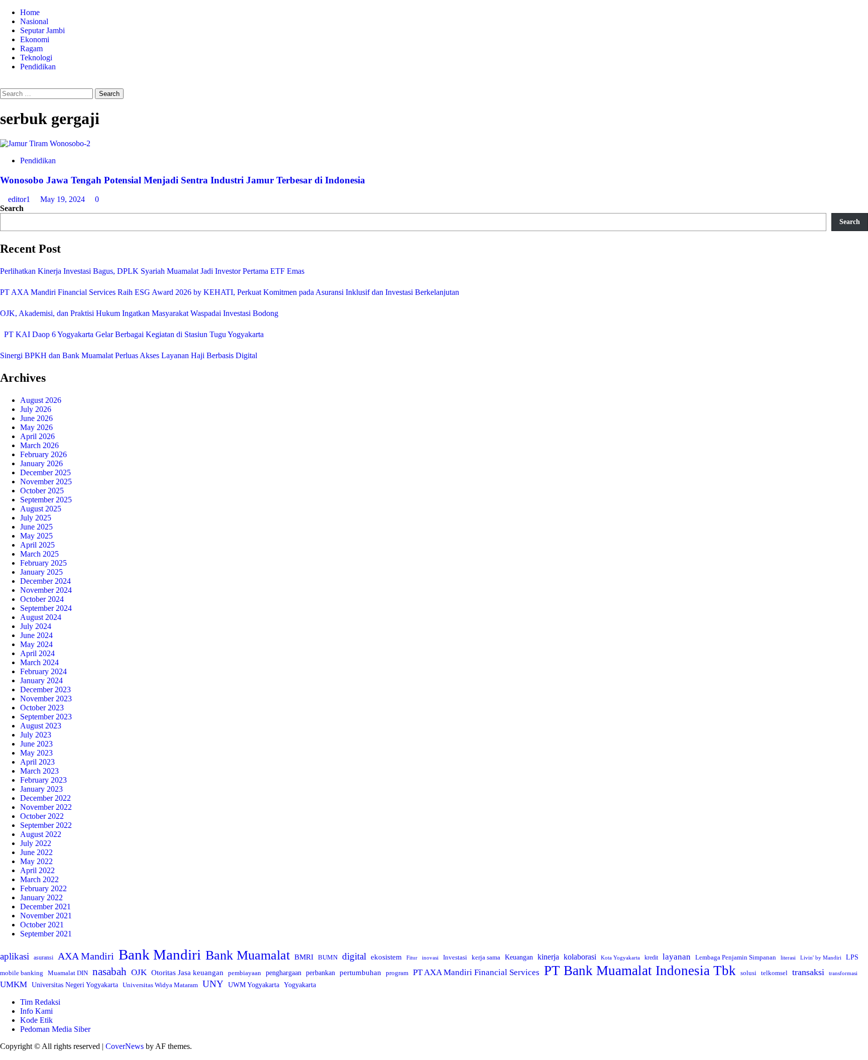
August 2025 (40, 508)
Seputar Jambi (42, 30)
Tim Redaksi (40, 1002)
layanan (677, 957)
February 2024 (43, 671)
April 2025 (37, 545)
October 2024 (42, 599)
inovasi (430, 958)
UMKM (13, 984)
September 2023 (46, 716)
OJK (139, 972)
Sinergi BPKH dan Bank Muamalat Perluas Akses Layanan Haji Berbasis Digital (128, 355)
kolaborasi (580, 957)
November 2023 (46, 698)
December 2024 (45, 581)
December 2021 (45, 906)
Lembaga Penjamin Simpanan (735, 957)
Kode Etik (36, 1020)
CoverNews (124, 1046)
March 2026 (39, 445)
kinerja (548, 957)
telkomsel (774, 973)
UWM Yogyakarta (253, 985)
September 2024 (46, 608)
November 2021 (46, 915)
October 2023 (42, 707)
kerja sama (486, 957)
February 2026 (43, 454)
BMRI (303, 957)
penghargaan (283, 973)
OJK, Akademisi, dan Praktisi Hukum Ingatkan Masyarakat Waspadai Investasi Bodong (139, 313)
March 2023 (39, 771)
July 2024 (35, 626)
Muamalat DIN (68, 973)
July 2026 (35, 409)
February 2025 (43, 563)
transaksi (808, 972)
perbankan (320, 973)
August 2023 (40, 725)
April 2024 (37, 653)
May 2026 (36, 427)
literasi (788, 958)
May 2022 (36, 861)
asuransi (43, 958)
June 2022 (36, 852)
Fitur (411, 958)
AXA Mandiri (86, 956)
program (397, 973)
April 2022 (37, 870)
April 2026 (37, 436)
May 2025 (36, 536)
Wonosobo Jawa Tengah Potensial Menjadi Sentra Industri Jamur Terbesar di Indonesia (182, 180)
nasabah (109, 972)
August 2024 (40, 617)
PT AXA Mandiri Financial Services (476, 972)
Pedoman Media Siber (55, 1029)
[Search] (3, 83)
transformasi (843, 973)
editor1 (20, 199)
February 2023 (43, 780)
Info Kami (36, 1011)
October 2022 (42, 816)
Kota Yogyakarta (620, 958)
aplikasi (14, 956)
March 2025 (39, 554)
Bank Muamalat (247, 955)
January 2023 (41, 789)
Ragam (31, 48)
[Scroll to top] (3, 1055)
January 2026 (41, 463)
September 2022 (46, 825)
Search (12, 208)
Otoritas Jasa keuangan (187, 972)
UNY (213, 984)
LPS (852, 957)
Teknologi (36, 57)
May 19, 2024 (63, 199)
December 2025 (45, 472)
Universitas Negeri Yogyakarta (75, 985)
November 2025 (46, 481)
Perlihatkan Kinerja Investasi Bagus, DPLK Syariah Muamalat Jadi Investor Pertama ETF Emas (152, 271)
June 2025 (36, 526)
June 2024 (36, 635)
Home (30, 12)
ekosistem (386, 957)
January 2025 (41, 572)
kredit (651, 957)
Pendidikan (38, 66)
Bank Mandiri (160, 954)
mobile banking (21, 973)
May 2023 (36, 753)
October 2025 (42, 490)
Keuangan (519, 957)
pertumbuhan (360, 972)
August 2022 (40, 834)
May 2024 (36, 644)
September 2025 (46, 499)
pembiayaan (244, 973)
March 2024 (39, 662)
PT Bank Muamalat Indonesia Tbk (640, 970)
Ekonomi (34, 39)
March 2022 (39, 879)
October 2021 (42, 924)
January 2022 (41, 897)
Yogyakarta (300, 985)
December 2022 (45, 798)
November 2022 (46, 807)
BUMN (328, 957)
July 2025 (35, 517)
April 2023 (37, 762)
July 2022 (35, 843)
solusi (748, 973)
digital (354, 956)
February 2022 (43, 888)
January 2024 (41, 680)
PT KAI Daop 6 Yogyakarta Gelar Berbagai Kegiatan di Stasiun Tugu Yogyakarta (132, 334)
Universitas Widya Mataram (160, 985)
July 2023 (35, 734)
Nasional (34, 21)
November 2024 (46, 590)
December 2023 (45, 689)
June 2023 (36, 743)
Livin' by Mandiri (820, 958)
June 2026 (36, 418)
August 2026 (40, 400)
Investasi (455, 957)
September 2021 (46, 933)
